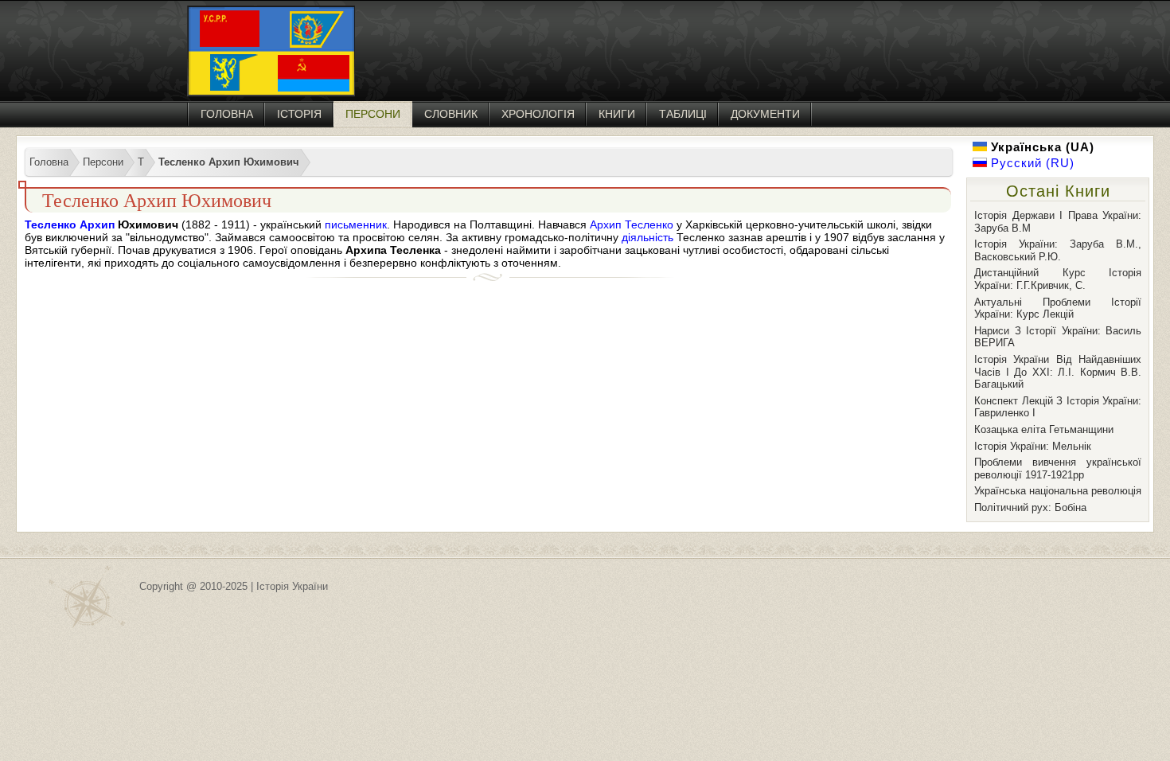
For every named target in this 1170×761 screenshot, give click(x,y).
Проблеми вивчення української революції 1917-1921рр (1057, 468)
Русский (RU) (1030, 163)
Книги (617, 113)
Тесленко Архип (70, 224)
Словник (451, 113)
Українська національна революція (1057, 491)
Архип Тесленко (631, 224)
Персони (372, 113)
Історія (299, 113)
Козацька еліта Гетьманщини (1043, 429)
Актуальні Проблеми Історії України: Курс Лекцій (1057, 308)
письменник (356, 224)
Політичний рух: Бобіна (1030, 507)
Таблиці (683, 113)
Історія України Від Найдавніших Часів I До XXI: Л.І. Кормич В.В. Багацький (1057, 371)
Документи (765, 113)
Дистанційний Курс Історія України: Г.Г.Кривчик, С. (1057, 279)
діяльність (647, 237)
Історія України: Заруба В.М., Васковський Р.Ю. (1057, 250)
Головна (227, 113)
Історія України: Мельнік (1032, 446)
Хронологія (538, 113)
